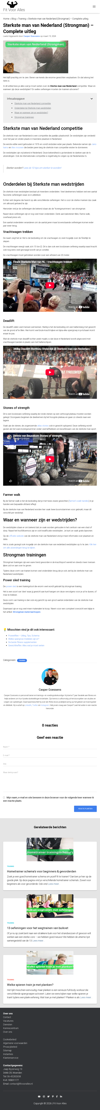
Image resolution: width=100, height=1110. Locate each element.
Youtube (39, 1097)
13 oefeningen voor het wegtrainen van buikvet (37, 928)
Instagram (45, 705)
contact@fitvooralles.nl (21, 1083)
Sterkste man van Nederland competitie (32, 103)
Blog (13, 18)
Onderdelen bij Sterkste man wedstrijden (32, 108)
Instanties (8, 1054)
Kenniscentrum (10, 1028)
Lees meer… (54, 883)
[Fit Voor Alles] (15, 6)
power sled (11, 586)
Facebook (57, 1097)
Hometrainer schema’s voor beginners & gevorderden (41, 871)
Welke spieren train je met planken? (30, 984)
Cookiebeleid (9, 1039)
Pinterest (53, 1097)
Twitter (35, 705)
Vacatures (8, 1020)
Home (6, 18)
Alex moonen (17, 147)
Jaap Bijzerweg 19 (12, 1069)
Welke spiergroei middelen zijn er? (23, 639)
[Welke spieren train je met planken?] (50, 966)
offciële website (16, 536)
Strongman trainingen (24, 117)
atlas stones (43, 425)
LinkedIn (28, 705)
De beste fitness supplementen (22, 642)
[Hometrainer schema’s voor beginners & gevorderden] (50, 853)
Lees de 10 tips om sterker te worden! (42, 167)
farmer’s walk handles (79, 501)
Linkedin (61, 1097)
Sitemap (7, 1050)
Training (22, 18)
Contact (7, 1017)
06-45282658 (14, 1076)
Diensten (7, 1024)
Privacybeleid (10, 1046)
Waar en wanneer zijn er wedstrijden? (31, 112)
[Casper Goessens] (50, 676)
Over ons (7, 1031)
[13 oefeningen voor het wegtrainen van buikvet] (50, 910)
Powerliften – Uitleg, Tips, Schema (23, 635)
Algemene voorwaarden (15, 1043)
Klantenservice (10, 1057)
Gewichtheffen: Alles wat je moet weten (26, 645)
